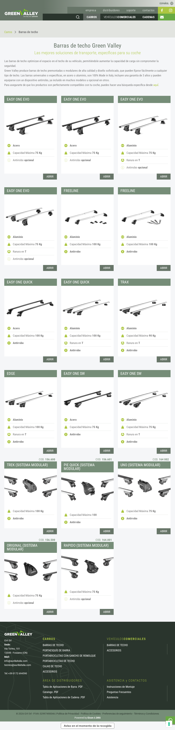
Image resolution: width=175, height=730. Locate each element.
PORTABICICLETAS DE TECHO (59, 661)
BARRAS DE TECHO (53, 645)
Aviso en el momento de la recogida (87, 725)
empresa (91, 10)
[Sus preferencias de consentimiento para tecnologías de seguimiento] (169, 724)
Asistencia (112, 697)
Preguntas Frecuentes (119, 692)
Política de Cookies (91, 713)
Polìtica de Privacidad (67, 713)
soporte (131, 10)
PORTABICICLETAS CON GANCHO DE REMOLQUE (69, 655)
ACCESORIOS (50, 671)
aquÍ (155, 85)
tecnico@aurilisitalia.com (17, 665)
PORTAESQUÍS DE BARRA (56, 650)
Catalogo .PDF (50, 692)
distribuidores (111, 10)
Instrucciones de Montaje (121, 686)
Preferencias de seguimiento (117, 713)
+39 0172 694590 (17, 673)
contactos (149, 10)
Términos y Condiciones (146, 713)
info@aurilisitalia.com (15, 661)
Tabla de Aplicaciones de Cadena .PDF (64, 697)
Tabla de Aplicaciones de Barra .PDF (63, 686)
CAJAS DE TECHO (52, 666)
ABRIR (49, 176)
